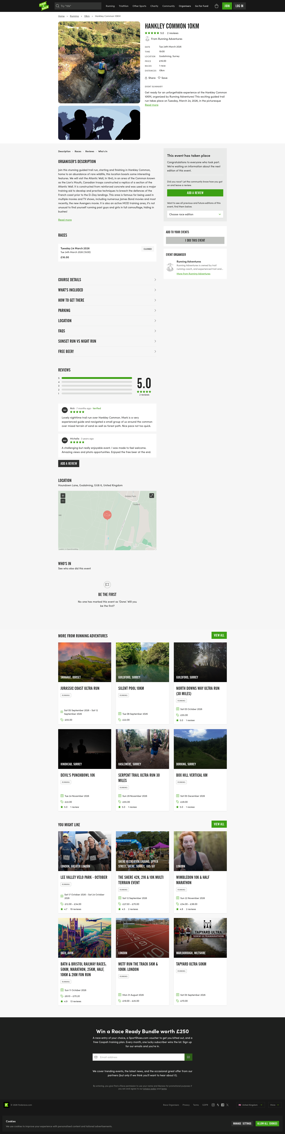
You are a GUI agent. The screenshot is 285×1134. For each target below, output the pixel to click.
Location (65, 320)
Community (168, 5)
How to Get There (71, 300)
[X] (228, 1104)
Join (227, 6)
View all (219, 635)
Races (78, 151)
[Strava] (218, 1104)
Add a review (69, 463)
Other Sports (139, 5)
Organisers (185, 5)
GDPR (205, 1104)
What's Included (70, 289)
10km (87, 16)
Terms (196, 1104)
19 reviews (75, 909)
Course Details (69, 279)
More (272, 1104)
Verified (96, 408)
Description (64, 151)
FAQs (61, 330)
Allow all (267, 1123)
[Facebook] (223, 1104)
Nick (72, 408)
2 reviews (172, 33)
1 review (190, 720)
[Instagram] (214, 1104)
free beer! (66, 351)
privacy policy (149, 1088)
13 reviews (75, 1001)
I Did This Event (195, 240)
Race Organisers (171, 1104)
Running (110, 5)
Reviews (89, 151)
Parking (64, 310)
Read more (151, 105)
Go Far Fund (201, 5)
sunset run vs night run (77, 341)
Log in (239, 6)
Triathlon (123, 5)
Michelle (74, 438)
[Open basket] (216, 6)
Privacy (186, 1104)
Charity (154, 5)
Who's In (102, 151)
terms (164, 1088)
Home (61, 16)
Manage (242, 1123)
